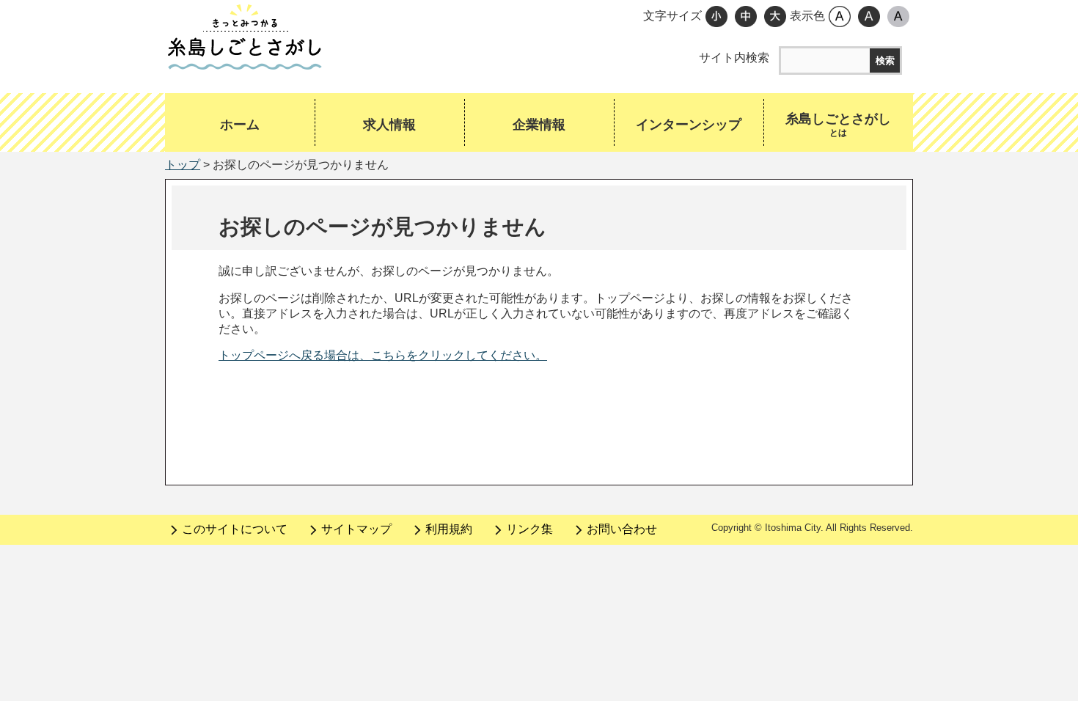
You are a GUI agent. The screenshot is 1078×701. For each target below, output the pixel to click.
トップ (182, 164)
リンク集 (529, 529)
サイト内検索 (734, 57)
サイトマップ (356, 529)
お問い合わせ (622, 529)
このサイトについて (234, 529)
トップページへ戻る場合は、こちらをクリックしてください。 (383, 355)
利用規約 (448, 529)
